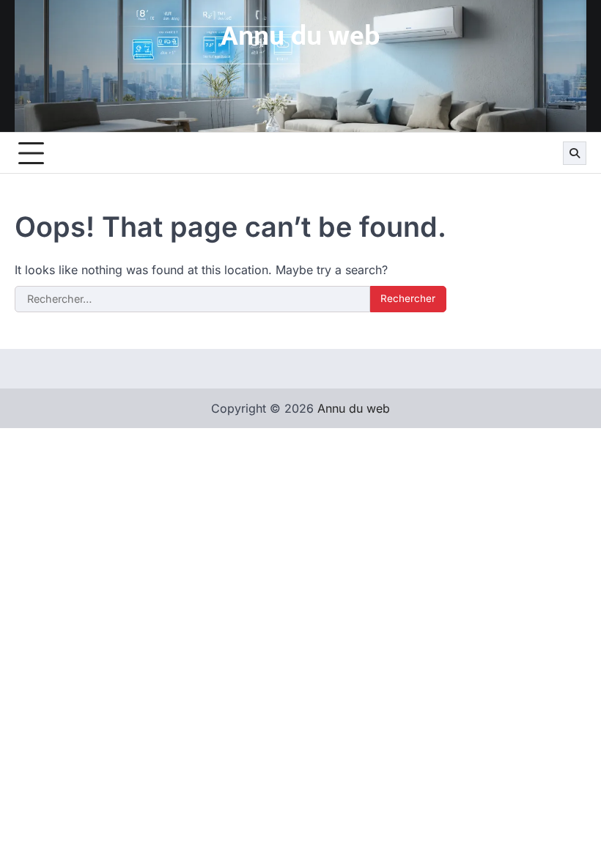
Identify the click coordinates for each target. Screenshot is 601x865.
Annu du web (300, 36)
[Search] (575, 153)
